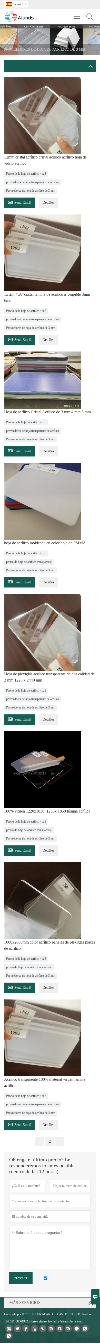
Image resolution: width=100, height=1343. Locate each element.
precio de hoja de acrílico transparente (29, 562)
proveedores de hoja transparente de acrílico (32, 182)
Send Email (19, 201)
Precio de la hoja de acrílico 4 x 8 (26, 173)
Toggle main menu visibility (77, 16)
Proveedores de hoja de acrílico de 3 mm (30, 190)
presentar (20, 1278)
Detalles (48, 202)
